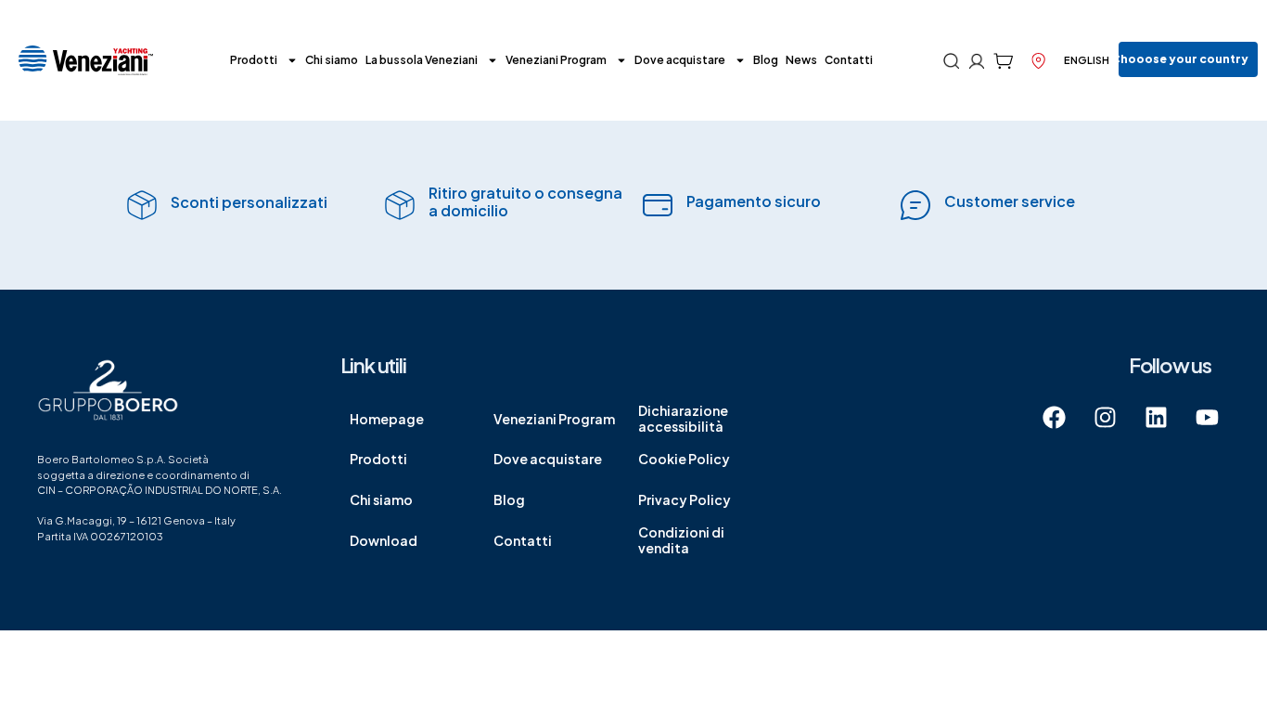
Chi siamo (331, 60)
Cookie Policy (684, 458)
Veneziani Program (556, 60)
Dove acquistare (679, 60)
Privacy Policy (684, 499)
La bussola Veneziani (421, 60)
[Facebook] (1053, 417)
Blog (765, 60)
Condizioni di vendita (681, 540)
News (801, 60)
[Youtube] (1207, 417)
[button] (1188, 59)
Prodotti (253, 60)
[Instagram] (1104, 417)
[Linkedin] (1156, 417)
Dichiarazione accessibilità (683, 418)
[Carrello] (1003, 61)
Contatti (849, 60)
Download (383, 540)
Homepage (387, 418)
